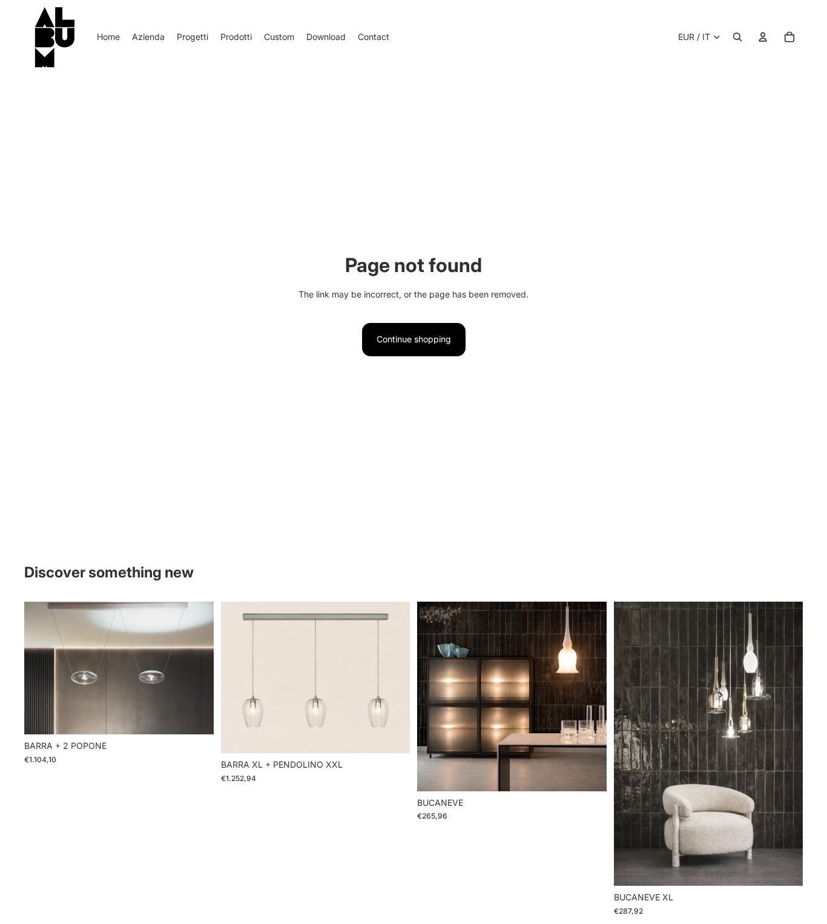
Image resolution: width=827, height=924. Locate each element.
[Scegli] (195, 715)
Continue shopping (414, 339)
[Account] (763, 37)
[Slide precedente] (42, 668)
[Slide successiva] (195, 668)
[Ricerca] (737, 37)
